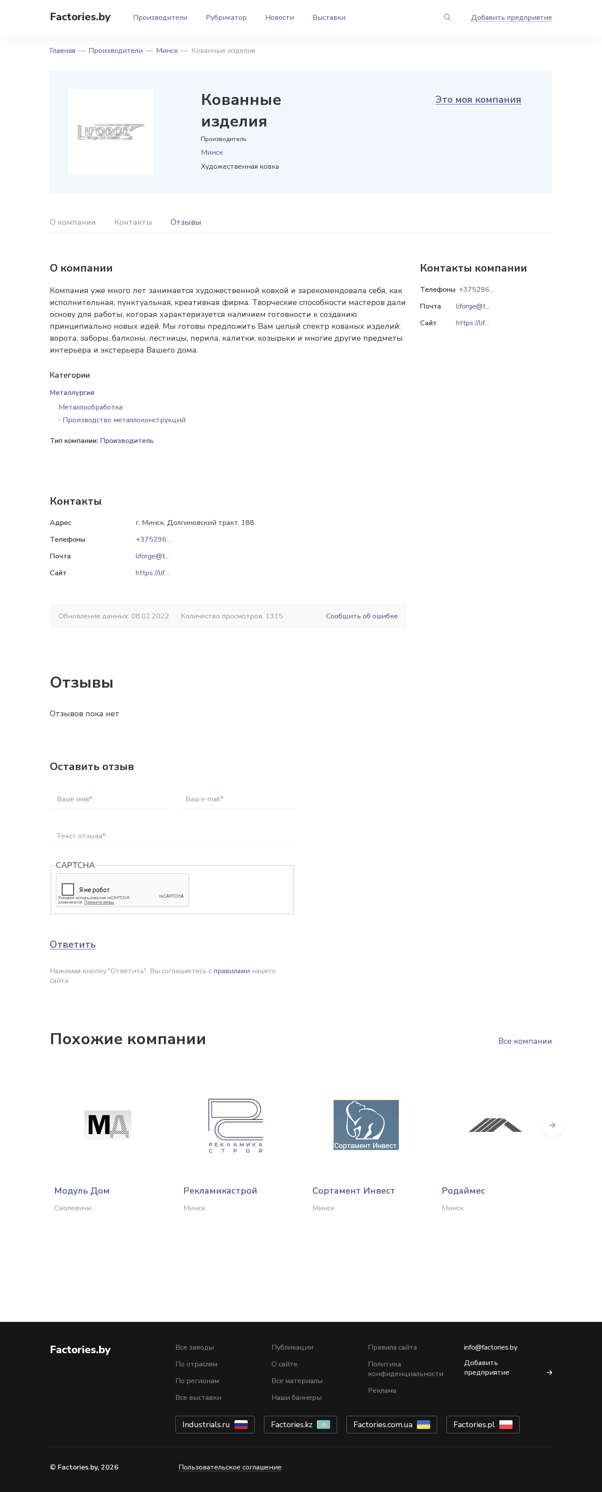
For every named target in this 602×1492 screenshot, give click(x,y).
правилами (231, 971)
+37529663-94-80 (167, 539)
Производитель (127, 441)
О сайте (284, 1364)
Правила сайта (392, 1347)
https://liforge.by (161, 573)
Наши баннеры (296, 1398)
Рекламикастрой (220, 1191)
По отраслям (196, 1364)
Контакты (133, 222)
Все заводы (194, 1347)
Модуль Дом (82, 1191)
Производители (160, 17)
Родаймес (463, 1191)
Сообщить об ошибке (362, 616)
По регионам (197, 1381)
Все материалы (297, 1381)
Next (552, 1125)
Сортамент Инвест (353, 1191)
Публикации (292, 1347)
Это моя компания (478, 99)
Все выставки (198, 1398)
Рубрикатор (226, 17)
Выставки (329, 17)
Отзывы (186, 222)
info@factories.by (490, 1347)
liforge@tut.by (158, 556)
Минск (167, 51)
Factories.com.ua (382, 1424)
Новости (279, 17)
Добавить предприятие (511, 17)
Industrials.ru (206, 1424)
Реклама (382, 1390)
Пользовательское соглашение (230, 1467)
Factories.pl (474, 1424)
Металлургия (72, 393)
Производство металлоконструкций (124, 420)
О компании (73, 222)
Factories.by (80, 17)
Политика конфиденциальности (405, 1369)
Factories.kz (291, 1424)
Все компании (525, 1041)
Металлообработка (91, 407)
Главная (62, 51)
